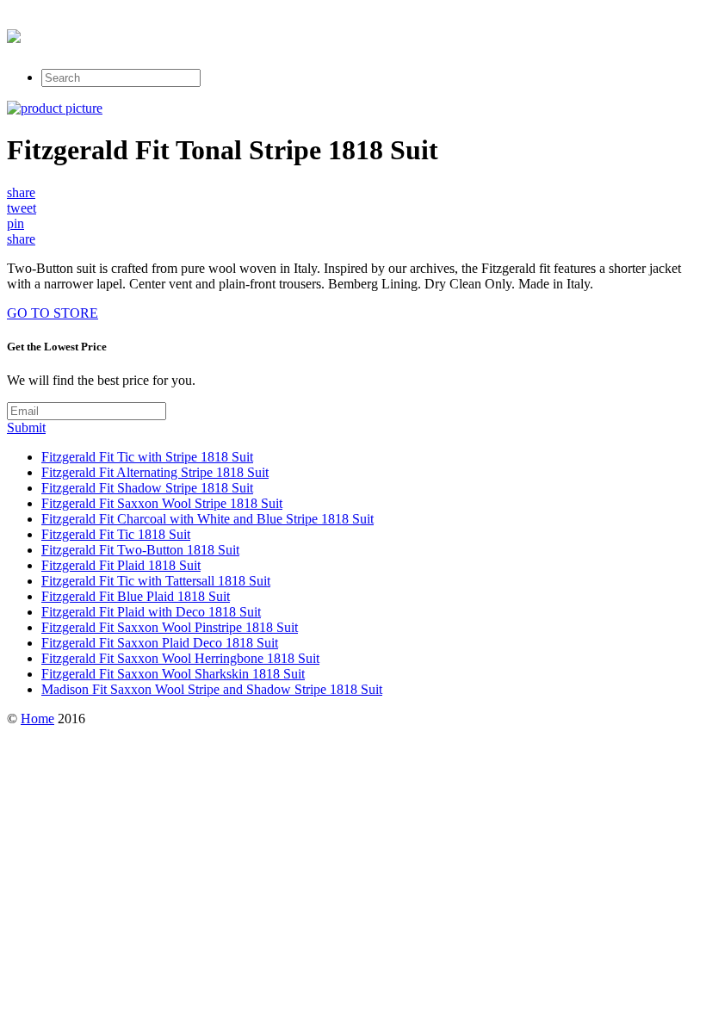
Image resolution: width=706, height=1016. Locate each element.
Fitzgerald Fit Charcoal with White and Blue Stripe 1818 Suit (207, 518)
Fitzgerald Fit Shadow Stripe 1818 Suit (147, 487)
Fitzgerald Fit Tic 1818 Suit (115, 534)
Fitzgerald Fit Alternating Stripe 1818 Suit (155, 472)
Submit (26, 427)
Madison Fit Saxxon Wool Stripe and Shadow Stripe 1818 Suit (211, 689)
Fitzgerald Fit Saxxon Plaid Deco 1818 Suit (159, 642)
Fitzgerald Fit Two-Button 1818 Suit (140, 549)
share (21, 192)
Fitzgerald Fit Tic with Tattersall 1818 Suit (155, 580)
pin (15, 223)
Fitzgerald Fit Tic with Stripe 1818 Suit (147, 456)
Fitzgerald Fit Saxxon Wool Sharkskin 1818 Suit (173, 673)
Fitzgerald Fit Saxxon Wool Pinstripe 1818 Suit (169, 627)
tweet (21, 208)
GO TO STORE (52, 313)
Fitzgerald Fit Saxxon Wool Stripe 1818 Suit (161, 503)
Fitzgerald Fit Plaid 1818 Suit (121, 565)
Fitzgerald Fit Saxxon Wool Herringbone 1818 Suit (180, 658)
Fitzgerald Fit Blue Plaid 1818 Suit (135, 596)
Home (37, 718)
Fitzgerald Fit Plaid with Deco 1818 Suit (151, 611)
